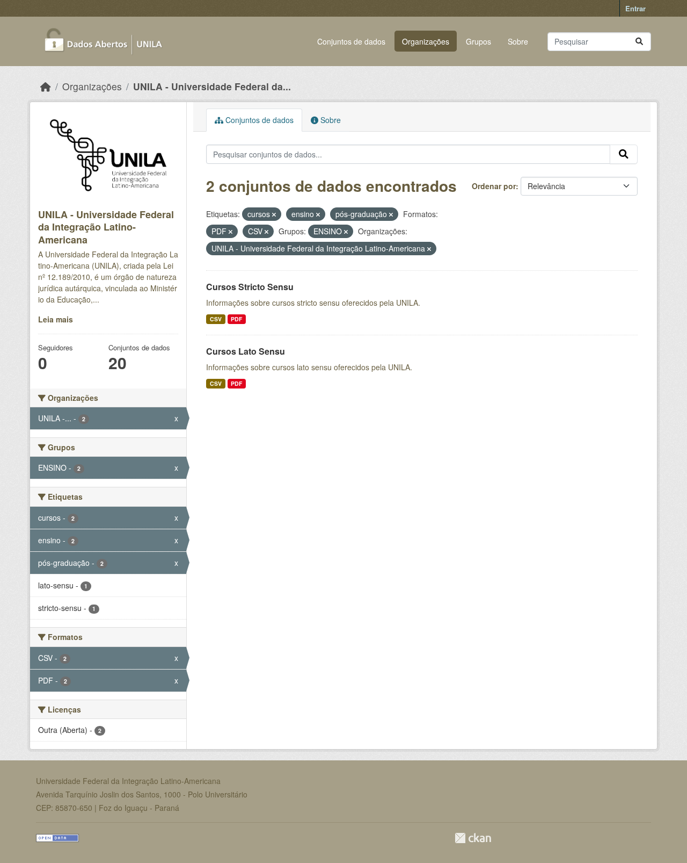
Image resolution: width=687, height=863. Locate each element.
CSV (216, 319)
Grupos (478, 41)
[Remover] (274, 214)
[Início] (45, 86)
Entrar (635, 8)
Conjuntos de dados (351, 41)
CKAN (473, 838)
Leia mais (55, 319)
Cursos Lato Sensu (245, 351)
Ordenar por (494, 186)
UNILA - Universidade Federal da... (212, 86)
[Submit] (639, 41)
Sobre (518, 41)
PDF (236, 319)
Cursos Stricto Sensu (250, 287)
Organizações (425, 41)
